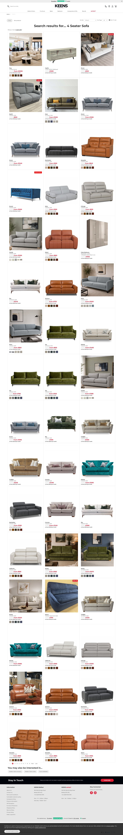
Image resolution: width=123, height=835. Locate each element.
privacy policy (110, 826)
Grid (111, 20)
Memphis (84, 161)
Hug (13, 68)
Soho (48, 207)
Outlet (93, 11)
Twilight (84, 437)
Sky (13, 299)
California (12, 569)
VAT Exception (10, 803)
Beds (51, 11)
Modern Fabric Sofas (30, 771)
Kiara (49, 114)
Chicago (84, 207)
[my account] (112, 6)
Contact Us (9, 792)
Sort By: (82, 20)
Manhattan (48, 161)
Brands (84, 11)
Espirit (12, 114)
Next (32, 763)
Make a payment (11, 814)
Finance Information (12, 801)
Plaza (84, 299)
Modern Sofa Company (15, 771)
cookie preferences (40, 827)
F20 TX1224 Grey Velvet (25, 212)
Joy (49, 345)
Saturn (51, 615)
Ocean (84, 68)
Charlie (12, 253)
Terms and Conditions (12, 794)
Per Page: (99, 20)
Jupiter (51, 68)
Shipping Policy (11, 808)
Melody (84, 345)
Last (36, 763)
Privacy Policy (10, 812)
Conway (48, 480)
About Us (9, 790)
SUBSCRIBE (107, 780)
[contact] (106, 6)
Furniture (42, 11)
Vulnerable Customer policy (14, 797)
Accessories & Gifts (72, 11)
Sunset (12, 207)
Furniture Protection (12, 805)
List (115, 20)
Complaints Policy (11, 799)
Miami (48, 253)
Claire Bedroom (88, 254)
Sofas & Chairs (31, 11)
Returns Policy (10, 810)
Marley (48, 569)
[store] (109, 6)
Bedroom (60, 11)
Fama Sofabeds (43, 771)
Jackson (48, 299)
